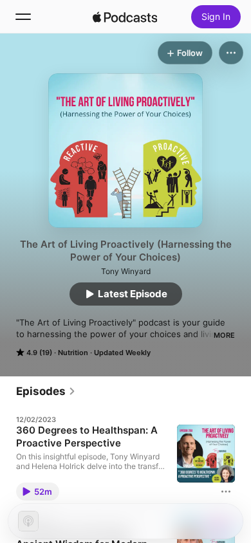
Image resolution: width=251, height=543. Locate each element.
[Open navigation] (23, 17)
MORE (224, 335)
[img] (125, 16)
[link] (46, 391)
